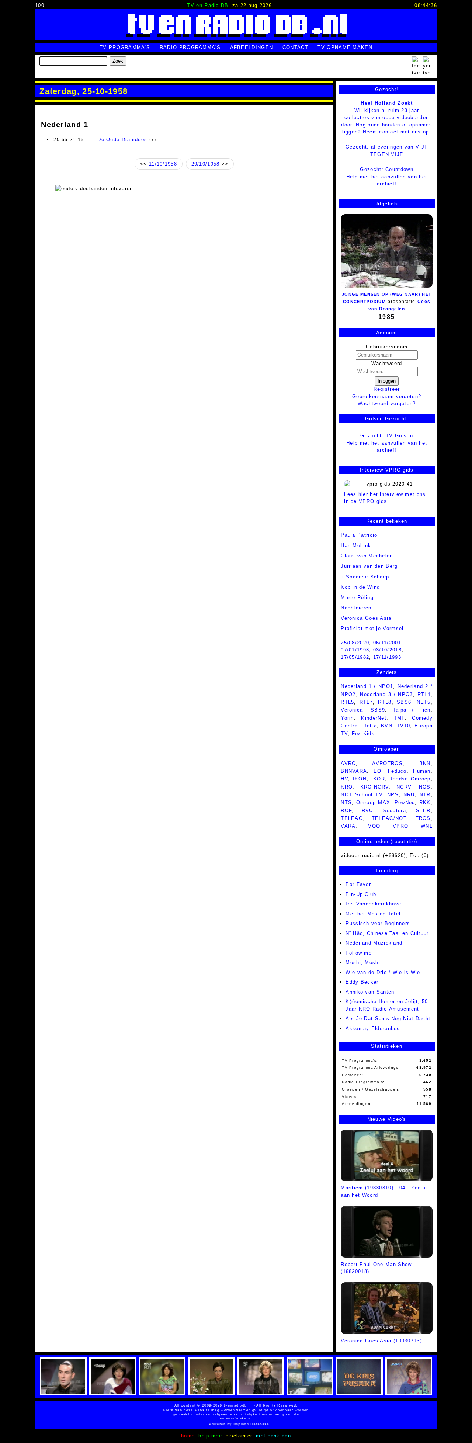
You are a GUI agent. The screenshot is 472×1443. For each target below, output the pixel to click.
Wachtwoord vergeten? (387, 403)
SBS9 (378, 710)
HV (344, 779)
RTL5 (347, 702)
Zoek (117, 61)
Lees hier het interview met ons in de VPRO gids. (385, 497)
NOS (425, 787)
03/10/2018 (387, 650)
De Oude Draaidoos (122, 139)
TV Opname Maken (344, 47)
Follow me (359, 953)
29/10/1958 (205, 164)
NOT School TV (361, 794)
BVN (386, 726)
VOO (374, 826)
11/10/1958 (163, 164)
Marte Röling (357, 597)
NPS (393, 794)
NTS (346, 802)
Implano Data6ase (240, 1424)
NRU (409, 794)
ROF (346, 810)
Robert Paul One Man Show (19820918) (376, 1268)
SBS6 (404, 702)
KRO (347, 787)
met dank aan (273, 1436)
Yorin (347, 718)
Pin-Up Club (361, 894)
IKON (360, 779)
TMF (399, 718)
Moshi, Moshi (363, 962)
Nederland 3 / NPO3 (386, 694)
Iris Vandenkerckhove (373, 904)
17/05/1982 (355, 657)
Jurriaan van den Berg (369, 566)
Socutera (394, 810)
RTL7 (366, 702)
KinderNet (373, 718)
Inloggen (387, 381)
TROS (423, 818)
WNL (427, 826)
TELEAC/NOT (389, 818)
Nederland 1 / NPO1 (367, 686)
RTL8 (384, 702)
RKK (425, 802)
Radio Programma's (190, 47)
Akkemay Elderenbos (373, 1028)
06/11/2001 (387, 643)
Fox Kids (363, 733)
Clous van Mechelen (367, 556)
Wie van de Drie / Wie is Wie (383, 972)
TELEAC (351, 818)
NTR (425, 794)
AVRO (348, 763)
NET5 (424, 702)
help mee (210, 1436)
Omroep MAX (373, 802)
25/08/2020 (355, 643)
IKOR (378, 779)
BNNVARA (354, 771)
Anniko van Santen (370, 992)
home (188, 1436)
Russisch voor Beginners (378, 923)
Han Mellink (356, 545)
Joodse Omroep (410, 779)
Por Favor (358, 884)
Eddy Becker (362, 982)
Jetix (370, 726)
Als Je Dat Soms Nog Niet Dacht (388, 1018)
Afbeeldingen (251, 47)
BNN (425, 763)
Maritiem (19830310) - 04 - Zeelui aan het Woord (384, 1191)
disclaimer (239, 1436)
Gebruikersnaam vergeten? (386, 396)
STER (423, 810)
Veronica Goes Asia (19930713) (381, 1340)
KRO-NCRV (374, 787)
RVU (367, 810)
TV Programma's (125, 47)
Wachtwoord (386, 363)
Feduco (397, 771)
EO (378, 771)
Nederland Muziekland (374, 943)
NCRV (403, 787)
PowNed (405, 802)
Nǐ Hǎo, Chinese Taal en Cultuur (387, 933)
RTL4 (424, 694)
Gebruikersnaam (386, 347)
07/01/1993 (355, 650)
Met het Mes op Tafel (373, 914)
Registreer (387, 389)
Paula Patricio (359, 535)
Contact (295, 47)
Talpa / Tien (412, 710)
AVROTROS (387, 763)
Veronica (352, 710)
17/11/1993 (387, 657)
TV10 (403, 726)
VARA (348, 826)
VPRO (400, 826)
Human (422, 771)
